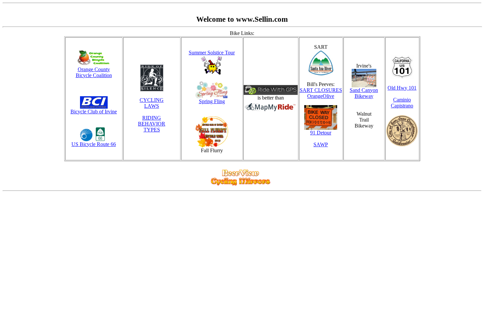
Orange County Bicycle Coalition (94, 72)
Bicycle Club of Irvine (93, 111)
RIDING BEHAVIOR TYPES (151, 123)
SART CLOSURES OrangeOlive (321, 93)
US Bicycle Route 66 (93, 144)
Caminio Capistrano (402, 102)
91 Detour (320, 132)
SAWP (320, 144)
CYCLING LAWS (152, 103)
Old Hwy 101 (402, 88)
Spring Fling (212, 101)
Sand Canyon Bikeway (364, 93)
